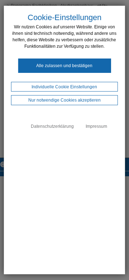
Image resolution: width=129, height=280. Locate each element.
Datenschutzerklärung (52, 126)
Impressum (96, 126)
